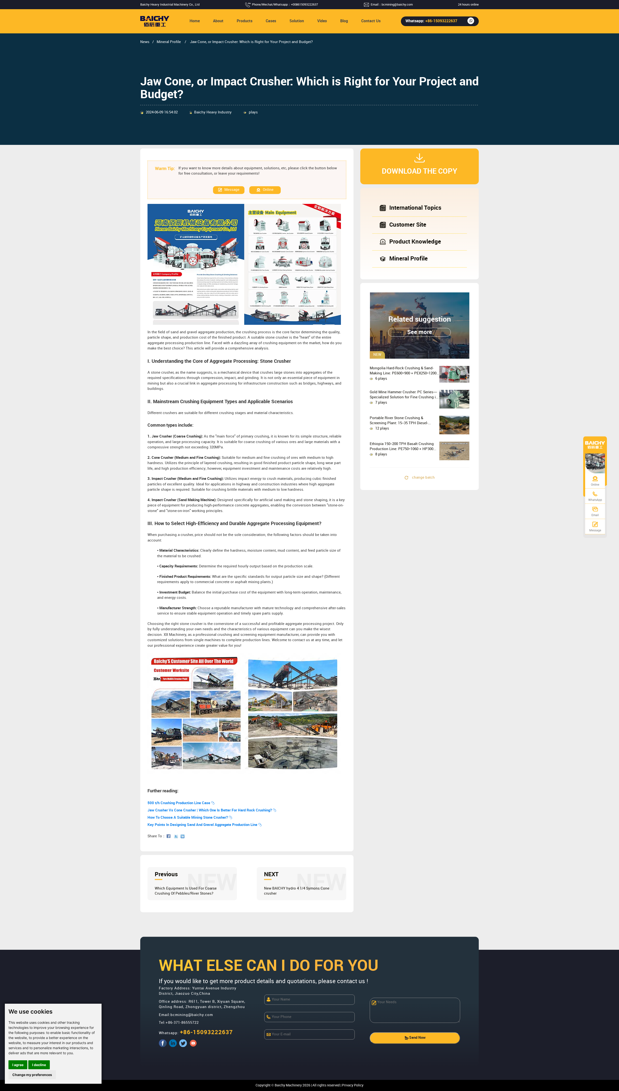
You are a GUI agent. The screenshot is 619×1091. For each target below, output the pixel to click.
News (144, 42)
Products (244, 21)
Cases (271, 21)
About (218, 21)
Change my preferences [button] (32, 1075)
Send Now (417, 1038)
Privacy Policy (352, 1085)
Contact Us (371, 21)
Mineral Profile (169, 42)
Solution (296, 21)
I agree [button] (17, 1065)
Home (195, 21)
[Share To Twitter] (177, 836)
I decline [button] (39, 1065)
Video (322, 21)
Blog (344, 21)
